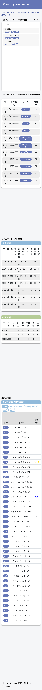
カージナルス (25, 152)
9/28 (5, 427)
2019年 (12, 410)
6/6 (6, 576)
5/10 (5, 610)
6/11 (5, 571)
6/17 (5, 561)
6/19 (5, 556)
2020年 (5, 410)
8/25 (5, 487)
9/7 (6, 462)
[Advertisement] (21, 68)
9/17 (5, 442)
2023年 (20, 407)
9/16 (5, 447)
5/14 (5, 605)
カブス (26, 123)
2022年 (27, 407)
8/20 (5, 497)
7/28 (5, 511)
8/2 (6, 506)
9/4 (6, 467)
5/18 (5, 600)
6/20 (5, 551)
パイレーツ (26, 116)
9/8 (6, 457)
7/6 (6, 536)
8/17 (5, 502)
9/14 (5, 452)
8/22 (5, 492)
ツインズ (26, 109)
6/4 (6, 581)
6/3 (6, 586)
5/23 (5, 596)
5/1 (6, 620)
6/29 (5, 541)
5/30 (5, 591)
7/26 (5, 516)
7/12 (5, 526)
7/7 (6, 531)
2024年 (12, 407)
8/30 (5, 477)
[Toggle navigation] (37, 4)
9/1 (6, 472)
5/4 (6, 615)
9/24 (5, 437)
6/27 (5, 546)
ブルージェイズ (25, 139)
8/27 (5, 482)
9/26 (5, 432)
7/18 (5, 521)
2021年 (34, 407)
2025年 (5, 407)
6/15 (5, 566)
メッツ (26, 130)
